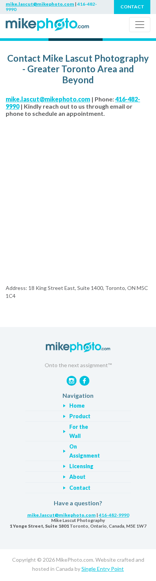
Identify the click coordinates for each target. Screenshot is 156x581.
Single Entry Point (102, 568)
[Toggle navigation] (139, 24)
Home (77, 405)
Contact (79, 487)
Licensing (81, 466)
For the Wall (78, 431)
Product (79, 416)
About (77, 477)
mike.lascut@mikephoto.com (40, 4)
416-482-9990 (114, 515)
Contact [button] (132, 6)
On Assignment (84, 451)
